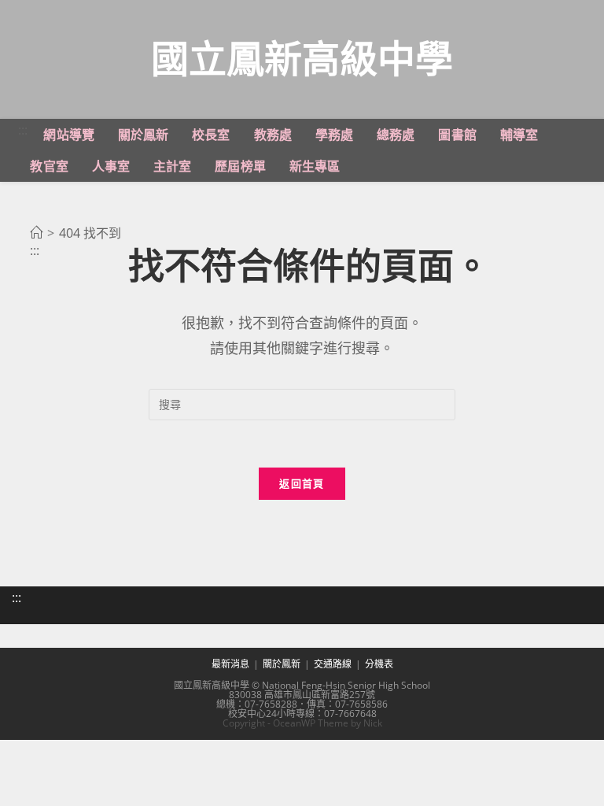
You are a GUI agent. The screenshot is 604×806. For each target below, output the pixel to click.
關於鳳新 (281, 664)
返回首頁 (301, 483)
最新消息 (230, 664)
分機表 (379, 664)
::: (23, 130)
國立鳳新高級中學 (302, 57)
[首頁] (36, 233)
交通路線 (333, 664)
